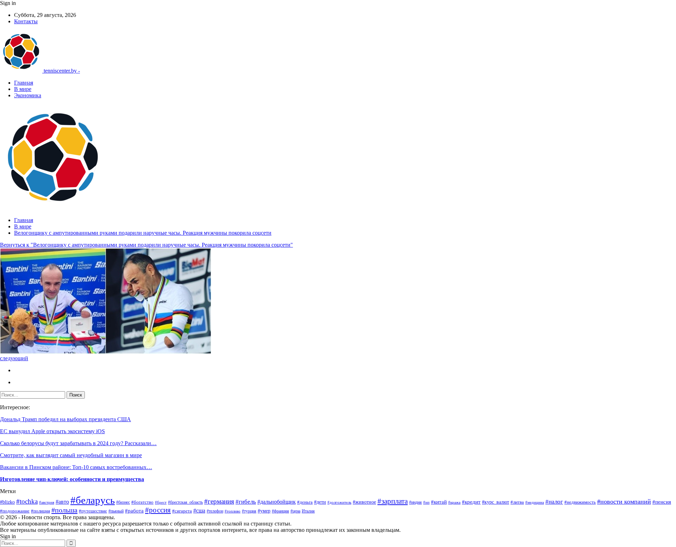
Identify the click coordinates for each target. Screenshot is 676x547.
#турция (249, 511)
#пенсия (661, 502)
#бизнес (123, 502)
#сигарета (182, 511)
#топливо (232, 511)
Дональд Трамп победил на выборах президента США (65, 419)
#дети (320, 502)
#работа (134, 511)
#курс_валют (495, 502)
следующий (14, 358)
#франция (280, 511)
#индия (415, 502)
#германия (219, 501)
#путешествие (93, 511)
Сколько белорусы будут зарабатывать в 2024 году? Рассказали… (78, 443)
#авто (62, 501)
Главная (23, 83)
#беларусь (92, 500)
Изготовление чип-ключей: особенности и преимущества (72, 479)
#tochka (27, 501)
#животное (364, 502)
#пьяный (116, 511)
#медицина (534, 502)
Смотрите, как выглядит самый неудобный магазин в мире (71, 455)
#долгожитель (339, 502)
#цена (295, 511)
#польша (64, 510)
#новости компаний (624, 501)
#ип (426, 502)
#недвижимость (580, 502)
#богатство (142, 502)
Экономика (27, 95)
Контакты (26, 21)
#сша (199, 511)
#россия (158, 510)
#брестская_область (185, 502)
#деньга (305, 502)
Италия (308, 511)
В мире (22, 89)
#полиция (40, 511)
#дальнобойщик (276, 502)
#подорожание (15, 511)
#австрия (46, 502)
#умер (264, 511)
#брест (161, 502)
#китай (439, 502)
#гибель (246, 501)
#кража (454, 502)
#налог (554, 501)
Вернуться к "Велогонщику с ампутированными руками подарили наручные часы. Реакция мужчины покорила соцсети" (146, 245)
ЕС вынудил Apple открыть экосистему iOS (52, 431)
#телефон (215, 511)
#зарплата (392, 501)
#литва (517, 502)
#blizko (7, 502)
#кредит (471, 502)
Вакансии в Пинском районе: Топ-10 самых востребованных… (76, 467)
